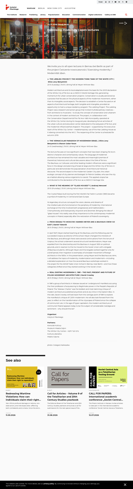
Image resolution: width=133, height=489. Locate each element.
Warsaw (31, 8)
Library (43, 15)
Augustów (70, 8)
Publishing (33, 15)
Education (66, 15)
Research (23, 15)
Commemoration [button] (79, 15)
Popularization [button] (53, 15)
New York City (54, 8)
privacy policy (49, 484)
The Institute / (12, 52)
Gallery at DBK (110, 15)
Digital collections (95, 15)
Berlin (41, 8)
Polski (101, 2)
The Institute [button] (12, 15)
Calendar (22, 52)
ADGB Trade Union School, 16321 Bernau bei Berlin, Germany (74, 52)
